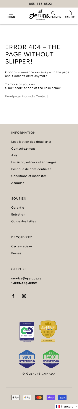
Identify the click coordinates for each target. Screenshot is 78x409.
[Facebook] (13, 296)
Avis (14, 155)
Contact (42, 96)
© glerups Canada (39, 373)
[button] (66, 406)
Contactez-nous (23, 148)
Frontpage (13, 96)
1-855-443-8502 (39, 4)
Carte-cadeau (21, 246)
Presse (16, 253)
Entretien (18, 214)
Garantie (17, 207)
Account (17, 183)
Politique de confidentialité (31, 169)
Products (28, 96)
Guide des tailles (23, 221)
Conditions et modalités (29, 176)
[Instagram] (24, 296)
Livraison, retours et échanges (34, 162)
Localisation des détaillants (31, 142)
